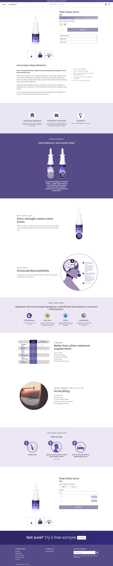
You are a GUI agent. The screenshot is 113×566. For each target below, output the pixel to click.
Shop (4, 4)
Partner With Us (19, 555)
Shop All (17, 551)
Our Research (13, 4)
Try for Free (81, 537)
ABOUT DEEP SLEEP (64, 35)
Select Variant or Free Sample (67, 21)
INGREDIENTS (63, 39)
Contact (17, 559)
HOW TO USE (63, 42)
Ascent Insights (19, 557)
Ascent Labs (27, 564)
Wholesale (18, 553)
